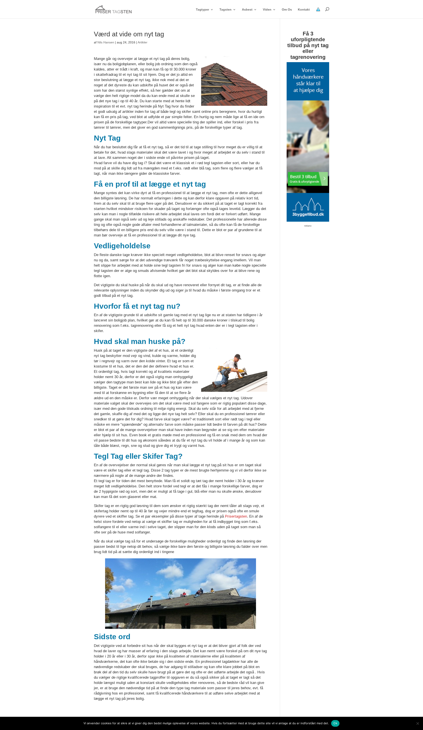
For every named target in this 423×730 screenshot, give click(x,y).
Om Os (287, 9)
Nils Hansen (105, 42)
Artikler (142, 42)
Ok (335, 723)
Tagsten (225, 9)
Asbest (247, 9)
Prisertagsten (236, 516)
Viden (267, 9)
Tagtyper (202, 9)
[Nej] (417, 723)
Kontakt (304, 9)
